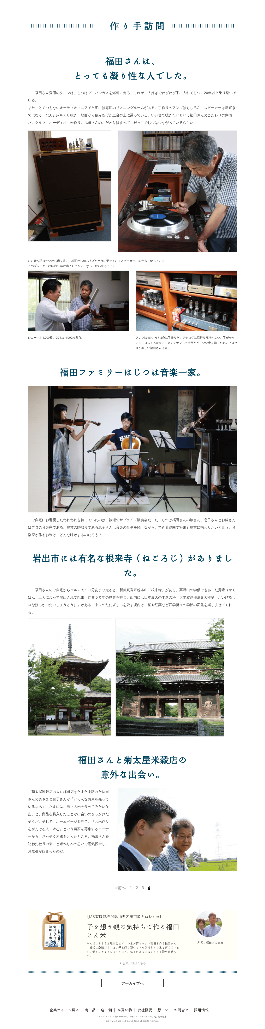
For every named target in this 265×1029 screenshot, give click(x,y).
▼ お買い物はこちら (132, 963)
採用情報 (201, 1010)
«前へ (120, 887)
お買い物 (124, 1010)
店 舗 (106, 1010)
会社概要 (144, 1010)
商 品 (90, 1010)
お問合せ (181, 1010)
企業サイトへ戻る (64, 1010)
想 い (163, 1010)
